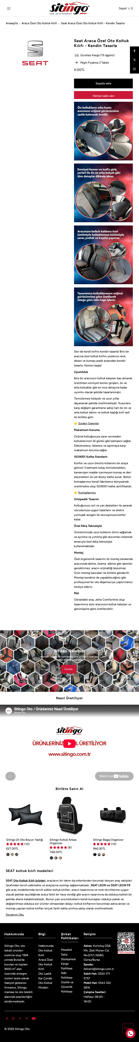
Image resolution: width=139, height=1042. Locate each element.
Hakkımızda (45, 946)
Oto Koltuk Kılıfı (24, 880)
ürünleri (40, 880)
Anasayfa (12, 23)
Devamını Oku (15, 914)
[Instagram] (13, 1019)
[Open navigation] (15, 8)
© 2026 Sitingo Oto (17, 1029)
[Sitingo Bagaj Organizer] (113, 815)
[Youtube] (33, 1019)
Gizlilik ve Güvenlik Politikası (67, 987)
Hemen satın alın (103, 96)
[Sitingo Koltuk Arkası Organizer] (69, 815)
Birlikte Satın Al (69, 789)
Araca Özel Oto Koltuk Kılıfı (39, 23)
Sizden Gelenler (88, 423)
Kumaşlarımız (87, 492)
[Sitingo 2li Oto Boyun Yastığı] (26, 815)
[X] (20, 1019)
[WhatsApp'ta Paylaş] (134, 69)
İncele (69, 669)
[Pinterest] (27, 1019)
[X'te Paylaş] (134, 60)
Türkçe (128, 1028)
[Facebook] (134, 50)
